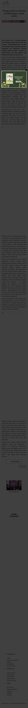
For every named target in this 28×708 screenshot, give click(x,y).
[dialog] (14, 79)
